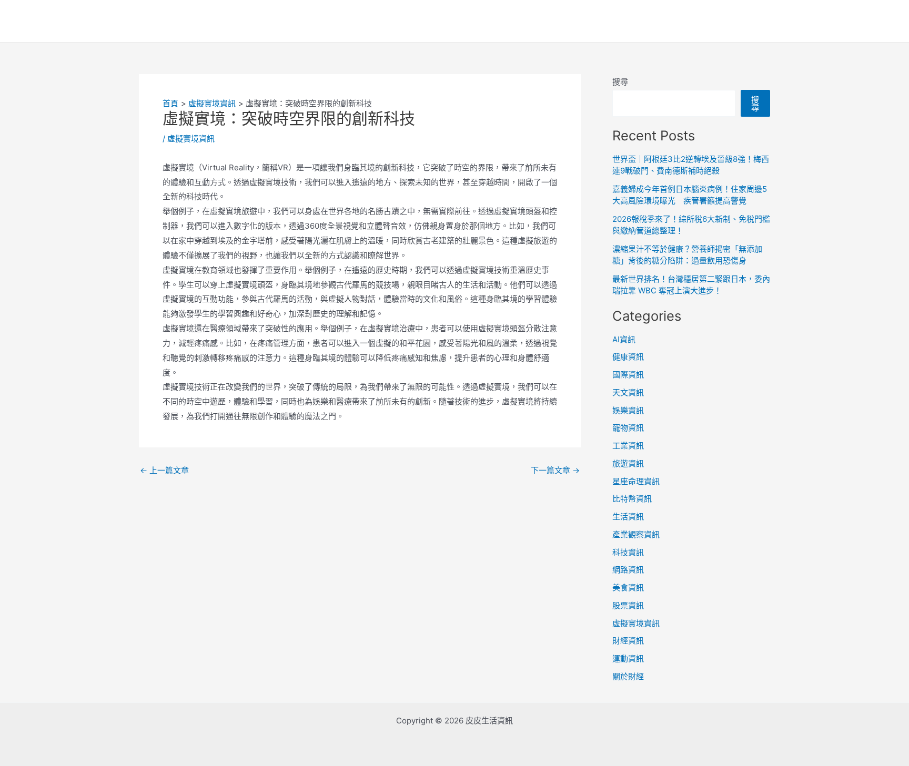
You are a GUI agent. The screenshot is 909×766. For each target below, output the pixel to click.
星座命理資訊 (636, 481)
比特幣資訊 (632, 499)
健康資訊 (628, 357)
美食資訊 (628, 588)
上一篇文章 (164, 470)
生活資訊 (628, 517)
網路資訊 (628, 570)
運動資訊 (628, 658)
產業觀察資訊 (636, 534)
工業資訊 (628, 446)
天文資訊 (628, 392)
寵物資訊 (628, 428)
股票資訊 (628, 605)
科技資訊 (628, 552)
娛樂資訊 (628, 410)
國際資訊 (628, 375)
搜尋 (620, 82)
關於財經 (628, 676)
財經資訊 (628, 641)
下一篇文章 (555, 470)
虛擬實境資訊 (191, 139)
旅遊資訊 (628, 463)
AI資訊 (623, 339)
